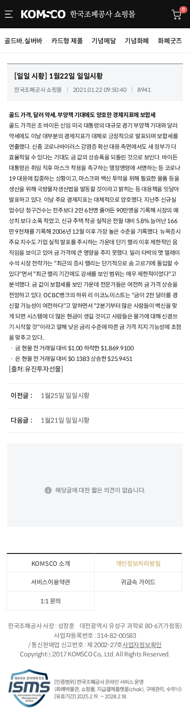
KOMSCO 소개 (50, 564)
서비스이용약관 (50, 582)
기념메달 (103, 41)
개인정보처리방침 (138, 564)
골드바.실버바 (23, 41)
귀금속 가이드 (138, 582)
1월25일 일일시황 (65, 395)
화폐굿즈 (170, 41)
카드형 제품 (67, 41)
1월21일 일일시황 (65, 420)
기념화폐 (137, 41)
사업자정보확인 (142, 645)
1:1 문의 (50, 601)
